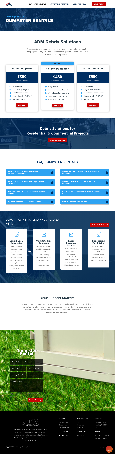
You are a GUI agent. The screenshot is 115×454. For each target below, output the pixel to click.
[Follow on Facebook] (59, 435)
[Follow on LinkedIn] (66, 435)
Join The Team (79, 4)
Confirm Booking (35, 400)
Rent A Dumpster (57, 140)
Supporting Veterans (59, 4)
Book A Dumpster (100, 225)
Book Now (22, 105)
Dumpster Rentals (37, 4)
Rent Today (99, 4)
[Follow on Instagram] (63, 435)
